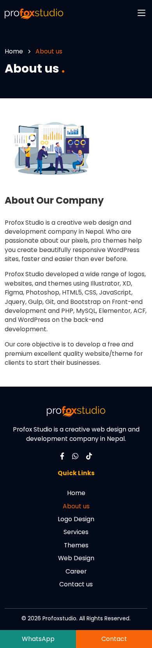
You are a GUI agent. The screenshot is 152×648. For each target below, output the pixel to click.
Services (76, 532)
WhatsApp (38, 638)
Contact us (76, 584)
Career (76, 571)
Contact (114, 638)
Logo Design (76, 519)
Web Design (76, 558)
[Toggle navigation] (141, 13)
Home (14, 51)
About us (76, 506)
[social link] (62, 455)
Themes (76, 545)
